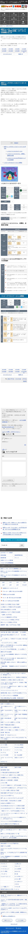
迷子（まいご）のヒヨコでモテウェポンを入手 (12, 798)
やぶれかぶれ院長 (19, 747)
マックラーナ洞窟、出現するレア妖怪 (10, 790)
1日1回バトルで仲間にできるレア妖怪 (10, 604)
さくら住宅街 (18, 868)
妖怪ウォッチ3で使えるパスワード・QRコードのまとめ (14, 830)
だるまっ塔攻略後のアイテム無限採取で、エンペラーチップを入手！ (14, 857)
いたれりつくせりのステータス (14, 151)
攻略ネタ (5, 19)
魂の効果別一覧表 (5, 770)
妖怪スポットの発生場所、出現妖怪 (9, 780)
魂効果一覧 (20, 54)
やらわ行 (24, 585)
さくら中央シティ (19, 876)
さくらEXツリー (19, 881)
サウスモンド (4, 863)
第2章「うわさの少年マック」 (7, 711)
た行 (24, 582)
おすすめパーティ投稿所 (7, 552)
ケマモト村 (17, 886)
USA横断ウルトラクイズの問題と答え (10, 777)
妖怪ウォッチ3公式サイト (9, 916)
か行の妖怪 (11, 48)
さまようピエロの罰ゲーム (7, 795)
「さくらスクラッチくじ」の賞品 (9, 642)
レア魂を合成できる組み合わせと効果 (10, 772)
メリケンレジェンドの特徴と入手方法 (10, 619)
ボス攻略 (23, 15)
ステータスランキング (7, 54)
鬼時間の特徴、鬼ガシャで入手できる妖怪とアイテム (14, 693)
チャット (17, 557)
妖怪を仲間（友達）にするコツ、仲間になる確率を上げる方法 (14, 663)
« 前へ (3, 449)
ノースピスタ (4, 866)
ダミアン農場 (4, 871)
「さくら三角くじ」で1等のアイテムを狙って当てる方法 (14, 639)
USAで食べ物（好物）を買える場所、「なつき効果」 (14, 632)
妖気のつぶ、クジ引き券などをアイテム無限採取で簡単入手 (14, 853)
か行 (10, 582)
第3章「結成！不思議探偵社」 (21, 715)
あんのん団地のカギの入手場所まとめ (10, 824)
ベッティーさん (18, 750)
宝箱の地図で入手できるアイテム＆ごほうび (11, 793)
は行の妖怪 (11, 50)
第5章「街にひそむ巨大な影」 (21, 719)
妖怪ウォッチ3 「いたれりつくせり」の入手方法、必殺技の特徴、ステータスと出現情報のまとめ (13, 2)
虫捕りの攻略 (4, 767)
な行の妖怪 (4, 50)
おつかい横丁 (18, 879)
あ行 (3, 582)
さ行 (17, 582)
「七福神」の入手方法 (6, 614)
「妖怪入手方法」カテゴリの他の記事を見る (14, 540)
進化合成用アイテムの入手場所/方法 (9, 843)
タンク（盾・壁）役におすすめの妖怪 (12, 597)
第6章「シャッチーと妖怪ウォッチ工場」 (11, 722)
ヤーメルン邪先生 (19, 744)
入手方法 (24, 379)
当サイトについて (10, 928)
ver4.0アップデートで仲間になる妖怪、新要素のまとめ (14, 913)
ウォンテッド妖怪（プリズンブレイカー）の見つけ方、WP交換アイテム (13, 674)
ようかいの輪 (4, 782)
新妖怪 (25, 381)
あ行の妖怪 (4, 48)
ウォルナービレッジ (5, 876)
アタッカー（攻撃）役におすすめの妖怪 (12, 591)
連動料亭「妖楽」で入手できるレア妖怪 (10, 624)
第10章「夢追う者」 (6, 732)
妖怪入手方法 (14, 19)
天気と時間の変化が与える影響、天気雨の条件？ (13, 698)
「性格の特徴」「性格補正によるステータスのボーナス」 (14, 667)
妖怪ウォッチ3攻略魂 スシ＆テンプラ (15, 931)
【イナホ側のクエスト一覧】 (21, 707)
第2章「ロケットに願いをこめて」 (21, 711)
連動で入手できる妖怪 (6, 651)
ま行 (17, 585)
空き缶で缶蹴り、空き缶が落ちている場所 (11, 800)
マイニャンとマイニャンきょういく (9, 690)
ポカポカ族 (18, 379)
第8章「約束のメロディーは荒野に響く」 (11, 727)
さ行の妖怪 (17, 48)
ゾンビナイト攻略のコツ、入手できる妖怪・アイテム (14, 785)
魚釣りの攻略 (18, 767)
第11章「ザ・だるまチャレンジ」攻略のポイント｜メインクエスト (14, 896)
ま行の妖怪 (17, 50)
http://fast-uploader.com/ (8, 427)
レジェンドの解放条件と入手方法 (9, 617)
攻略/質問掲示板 (19, 555)
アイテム (5, 23)
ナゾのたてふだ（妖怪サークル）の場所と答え (12, 775)
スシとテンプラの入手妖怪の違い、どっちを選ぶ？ (13, 649)
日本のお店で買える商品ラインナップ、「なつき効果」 (13, 635)
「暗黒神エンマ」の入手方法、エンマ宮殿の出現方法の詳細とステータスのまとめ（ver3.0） (14, 904)
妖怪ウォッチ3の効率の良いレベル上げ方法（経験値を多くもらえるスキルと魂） (14, 646)
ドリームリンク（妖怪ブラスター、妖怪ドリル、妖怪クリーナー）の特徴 (14, 687)
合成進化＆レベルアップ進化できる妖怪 (10, 612)
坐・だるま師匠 (18, 755)
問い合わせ (18, 928)
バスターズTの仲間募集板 (7, 562)
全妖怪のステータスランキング (10, 588)
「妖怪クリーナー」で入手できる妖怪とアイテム (13, 810)
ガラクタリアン (4, 747)
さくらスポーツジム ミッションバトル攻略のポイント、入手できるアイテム (13, 818)
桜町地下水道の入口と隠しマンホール (10, 889)
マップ (14, 23)
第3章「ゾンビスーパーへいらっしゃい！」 (7, 715)
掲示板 (23, 23)
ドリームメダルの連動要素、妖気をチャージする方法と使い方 (14, 655)
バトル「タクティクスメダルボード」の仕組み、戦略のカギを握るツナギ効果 (14, 683)
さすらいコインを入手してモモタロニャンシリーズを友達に (14, 849)
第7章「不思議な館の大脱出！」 (8, 724)
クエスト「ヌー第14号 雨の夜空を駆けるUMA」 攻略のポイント (14, 900)
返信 (25, 444)
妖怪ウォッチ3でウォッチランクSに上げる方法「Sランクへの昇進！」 (14, 738)
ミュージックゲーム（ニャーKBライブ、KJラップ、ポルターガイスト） (14, 814)
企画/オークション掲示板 (7, 560)
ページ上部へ (21, 920)
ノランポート (4, 874)
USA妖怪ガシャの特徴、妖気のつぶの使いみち (12, 680)
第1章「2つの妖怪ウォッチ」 (8, 703)
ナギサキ (17, 884)
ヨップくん (3, 752)
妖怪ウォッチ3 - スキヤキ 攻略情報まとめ (11, 568)
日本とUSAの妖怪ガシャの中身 (8, 609)
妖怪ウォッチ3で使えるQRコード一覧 (10, 833)
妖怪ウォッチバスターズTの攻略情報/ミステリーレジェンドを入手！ (14, 572)
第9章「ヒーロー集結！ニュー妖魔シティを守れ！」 (13, 730)
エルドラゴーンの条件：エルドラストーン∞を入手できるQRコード (14, 908)
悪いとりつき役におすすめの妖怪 (11, 600)
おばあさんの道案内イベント (8, 803)
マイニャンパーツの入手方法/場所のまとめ (11, 821)
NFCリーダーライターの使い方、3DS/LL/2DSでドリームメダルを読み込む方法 (13, 659)
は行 (10, 585)
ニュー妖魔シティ (5, 886)
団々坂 (16, 874)
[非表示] (16, 143)
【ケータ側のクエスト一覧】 (7, 707)
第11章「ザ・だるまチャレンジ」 (9, 735)
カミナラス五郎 (4, 755)
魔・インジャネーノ (5, 750)
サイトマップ (14, 924)
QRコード (23, 19)
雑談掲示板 (3, 557)
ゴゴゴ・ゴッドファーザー (7, 758)
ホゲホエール (4, 761)
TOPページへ (7, 920)
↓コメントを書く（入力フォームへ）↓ (11, 431)
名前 (3, 456)
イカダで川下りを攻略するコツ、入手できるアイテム (14, 787)
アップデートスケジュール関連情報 (9, 695)
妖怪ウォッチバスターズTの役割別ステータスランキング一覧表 (13, 576)
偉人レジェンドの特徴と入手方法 (9, 622)
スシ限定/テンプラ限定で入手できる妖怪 (11, 607)
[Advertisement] (14, 396)
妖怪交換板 (3, 555)
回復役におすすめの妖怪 (9, 594)
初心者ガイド (4, 15)
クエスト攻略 (14, 15)
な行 (3, 585)
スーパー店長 (4, 744)
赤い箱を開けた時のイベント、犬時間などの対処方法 (14, 677)
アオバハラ (17, 866)
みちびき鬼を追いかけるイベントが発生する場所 (13, 805)
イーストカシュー (5, 868)
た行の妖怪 (24, 48)
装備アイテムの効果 (5, 846)
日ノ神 (16, 752)
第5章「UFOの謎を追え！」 (6, 719)
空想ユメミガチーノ (19, 757)
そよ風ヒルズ (18, 863)
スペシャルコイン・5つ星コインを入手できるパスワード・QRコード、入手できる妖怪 (14, 837)
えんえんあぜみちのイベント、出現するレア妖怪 (13, 808)
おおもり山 (17, 871)
